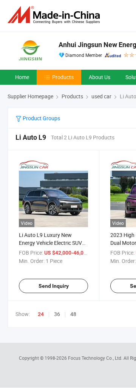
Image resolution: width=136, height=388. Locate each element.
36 (57, 314)
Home (22, 77)
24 (41, 314)
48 (73, 314)
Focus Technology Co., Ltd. (96, 358)
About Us (99, 77)
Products (63, 77)
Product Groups (41, 118)
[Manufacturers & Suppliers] (55, 15)
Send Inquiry (54, 286)
